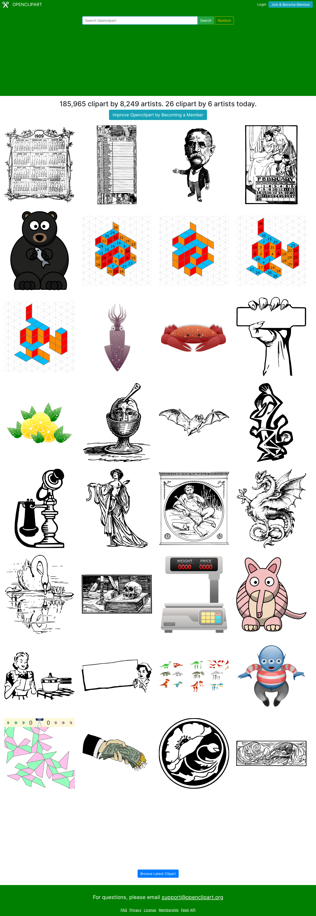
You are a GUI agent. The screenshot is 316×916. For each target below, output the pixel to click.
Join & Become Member (290, 4)
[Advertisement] (158, 60)
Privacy (135, 910)
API (192, 910)
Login (261, 4)
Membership (169, 910)
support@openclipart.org (192, 897)
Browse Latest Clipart (158, 873)
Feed (185, 910)
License (150, 910)
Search (205, 20)
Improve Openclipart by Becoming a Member (158, 114)
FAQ (124, 910)
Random (224, 20)
